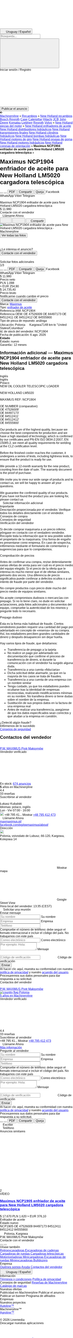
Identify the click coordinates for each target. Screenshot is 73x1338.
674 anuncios (22, 783)
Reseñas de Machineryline (49, 1282)
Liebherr (27, 122)
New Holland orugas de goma (52, 139)
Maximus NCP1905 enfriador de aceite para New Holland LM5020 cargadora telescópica (32, 1205)
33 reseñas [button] (7, 793)
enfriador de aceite (19, 307)
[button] (36, 89)
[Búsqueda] (29, 53)
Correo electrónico (53, 940)
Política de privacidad (46, 1279)
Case (24, 119)
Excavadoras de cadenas (42, 1250)
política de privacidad (14, 972)
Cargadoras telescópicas (47, 1253)
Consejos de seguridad (15, 729)
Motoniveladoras (11, 1257)
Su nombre (48, 916)
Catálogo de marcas (13, 1285)
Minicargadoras (33, 1257)
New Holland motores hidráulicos (22, 142)
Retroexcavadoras (12, 1250)
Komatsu (15, 122)
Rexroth (38, 122)
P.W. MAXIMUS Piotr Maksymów (21, 748)
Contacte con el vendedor (18, 253)
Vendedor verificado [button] (13, 751)
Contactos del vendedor (46, 1267)
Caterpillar (35, 119)
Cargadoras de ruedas (15, 1253)
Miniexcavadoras (21, 1260)
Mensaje (43, 949)
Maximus (16, 304)
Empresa (47, 921)
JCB (56, 119)
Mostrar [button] (27, 814)
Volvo (48, 122)
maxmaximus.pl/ (11, 821)
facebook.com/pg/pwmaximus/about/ (24, 824)
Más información (11, 1047)
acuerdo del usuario (55, 972)
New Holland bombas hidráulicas (37, 136)
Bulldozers (40, 1260)
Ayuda (25, 1267)
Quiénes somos (10, 1267)
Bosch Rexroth (10, 119)
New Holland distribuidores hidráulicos (25, 129)
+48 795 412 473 (44, 814)
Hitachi (47, 119)
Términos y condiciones (16, 1279)
